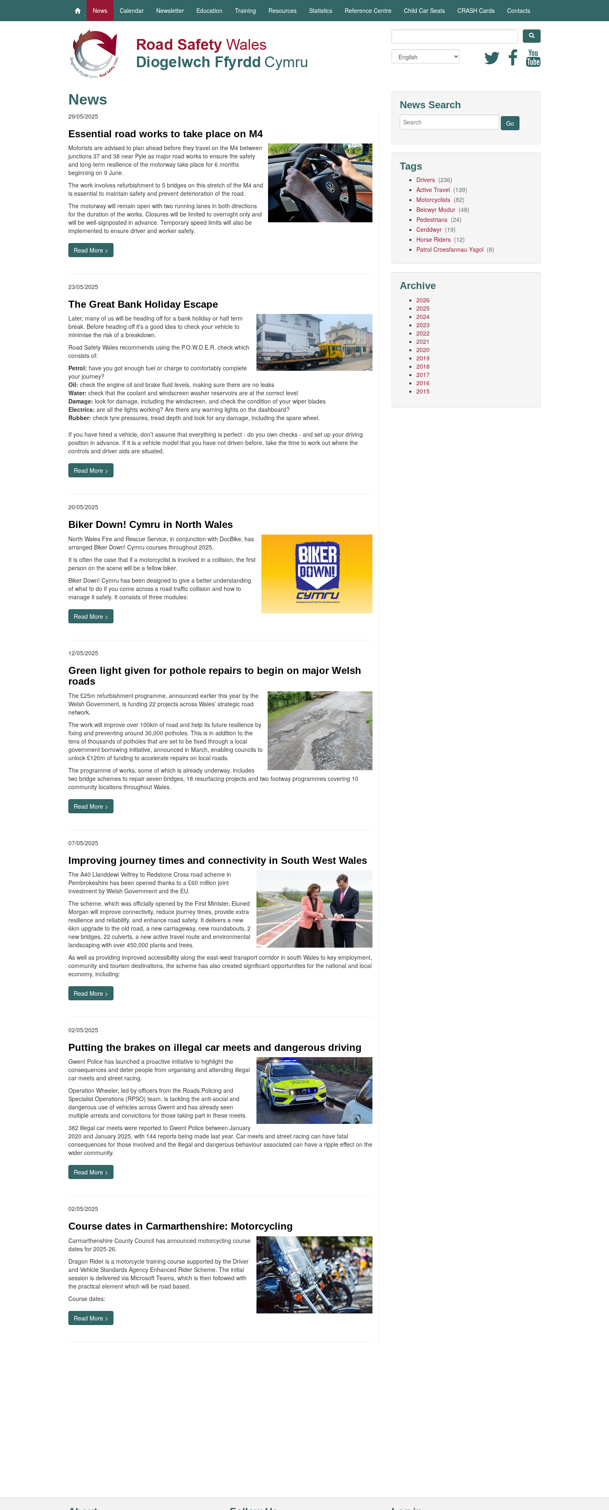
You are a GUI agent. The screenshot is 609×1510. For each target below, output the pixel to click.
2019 (423, 358)
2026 (423, 300)
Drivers (426, 179)
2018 (423, 366)
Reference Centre (368, 10)
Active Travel (434, 189)
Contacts (518, 10)
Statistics (320, 10)
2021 (423, 341)
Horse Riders (434, 239)
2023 (423, 325)
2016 (423, 383)
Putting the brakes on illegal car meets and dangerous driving (215, 1047)
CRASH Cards (476, 10)
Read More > (91, 250)
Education (209, 10)
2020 (423, 349)
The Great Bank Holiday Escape (143, 304)
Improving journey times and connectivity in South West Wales (217, 860)
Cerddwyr (429, 229)
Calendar (132, 10)
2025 (423, 308)
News (100, 10)
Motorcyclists (434, 199)
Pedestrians (432, 219)
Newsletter (170, 10)
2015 (423, 391)
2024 (423, 316)
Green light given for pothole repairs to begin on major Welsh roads (214, 676)
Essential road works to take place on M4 (165, 133)
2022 (423, 333)
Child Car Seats (424, 10)
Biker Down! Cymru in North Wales (150, 524)
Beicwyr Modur (436, 209)
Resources (282, 10)
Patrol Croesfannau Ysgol (450, 249)
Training (245, 10)
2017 (423, 374)
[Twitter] (493, 62)
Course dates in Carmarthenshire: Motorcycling (180, 1226)
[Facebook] (514, 62)
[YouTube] (533, 62)
